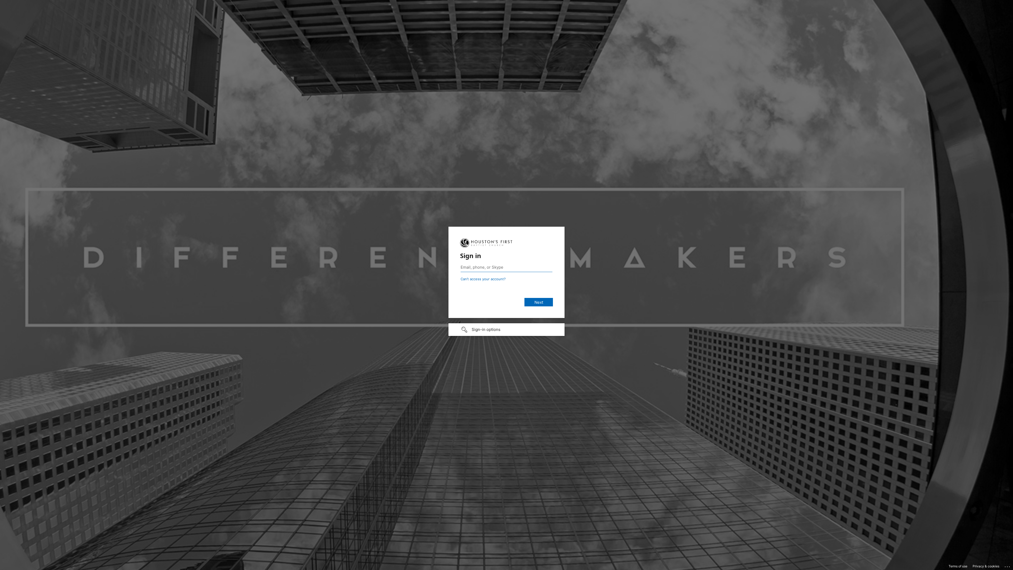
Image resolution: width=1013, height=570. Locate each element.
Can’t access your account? (483, 279)
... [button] (1008, 565)
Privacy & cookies (986, 566)
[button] (506, 329)
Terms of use (958, 566)
